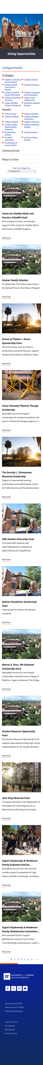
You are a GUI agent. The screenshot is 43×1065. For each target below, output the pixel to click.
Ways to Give (10, 159)
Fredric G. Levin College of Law (29, 99)
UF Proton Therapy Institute (31, 138)
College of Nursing (11, 122)
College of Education (31, 85)
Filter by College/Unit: (21, 168)
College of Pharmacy (31, 122)
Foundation (10, 1025)
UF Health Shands (30, 132)
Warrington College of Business (32, 104)
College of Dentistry (31, 114)
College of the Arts (31, 80)
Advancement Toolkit (14, 1007)
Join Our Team (11, 1022)
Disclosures (10, 1029)
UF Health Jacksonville (9, 138)
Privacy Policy (11, 1033)
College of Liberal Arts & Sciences (13, 99)
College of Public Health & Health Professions (11, 127)
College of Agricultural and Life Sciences (13, 81)
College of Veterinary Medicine (32, 126)
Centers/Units (11, 150)
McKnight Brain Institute (10, 133)
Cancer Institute (10, 114)
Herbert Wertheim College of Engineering (13, 104)
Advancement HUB (13, 1003)
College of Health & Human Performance (12, 93)
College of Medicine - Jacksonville (31, 117)
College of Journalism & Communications (32, 93)
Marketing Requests (14, 1011)
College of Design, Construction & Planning (11, 87)
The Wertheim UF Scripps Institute (11, 144)
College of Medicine (12, 116)
